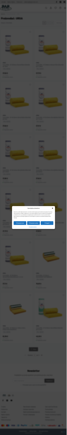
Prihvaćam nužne (33, 223)
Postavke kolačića (33, 226)
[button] (52, 208)
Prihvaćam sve (20, 223)
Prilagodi (47, 223)
